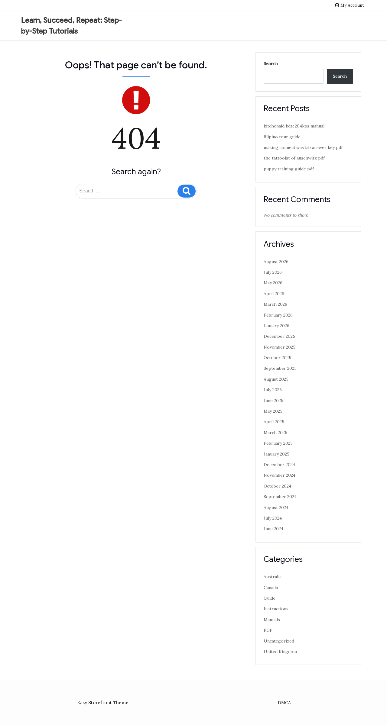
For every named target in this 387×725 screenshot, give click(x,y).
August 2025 (276, 379)
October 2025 (277, 357)
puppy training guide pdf (289, 169)
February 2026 (278, 315)
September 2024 (280, 496)
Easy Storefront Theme (102, 702)
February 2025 (278, 443)
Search (271, 63)
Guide (269, 598)
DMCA (284, 702)
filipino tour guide (282, 137)
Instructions (276, 608)
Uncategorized (279, 641)
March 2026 (275, 304)
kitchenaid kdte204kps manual (294, 126)
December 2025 (279, 336)
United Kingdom (280, 651)
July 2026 (273, 272)
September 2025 (280, 368)
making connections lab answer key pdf (303, 147)
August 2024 (276, 507)
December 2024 (279, 464)
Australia (272, 576)
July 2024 (273, 518)
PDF (268, 630)
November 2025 (279, 347)
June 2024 (273, 528)
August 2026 (276, 261)
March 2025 (275, 432)
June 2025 (273, 400)
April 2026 (274, 293)
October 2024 (277, 486)
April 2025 (274, 421)
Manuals (272, 619)
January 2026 (276, 325)
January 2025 (276, 454)
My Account (352, 5)
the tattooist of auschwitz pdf (294, 158)
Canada (271, 587)
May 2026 (273, 282)
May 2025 (273, 411)
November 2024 (279, 475)
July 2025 (273, 389)
